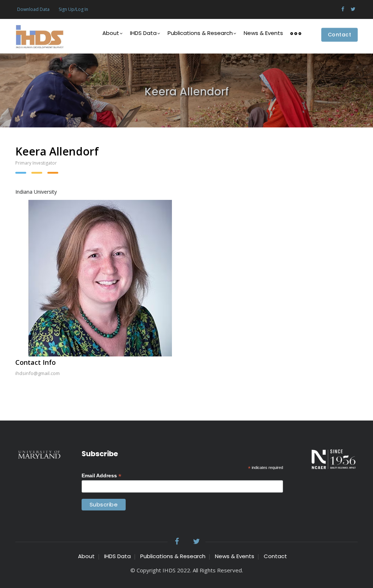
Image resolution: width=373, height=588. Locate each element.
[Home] (39, 36)
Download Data (33, 9)
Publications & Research (200, 33)
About (110, 33)
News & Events (263, 33)
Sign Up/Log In (73, 9)
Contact (340, 35)
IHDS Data (143, 33)
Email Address (101, 475)
